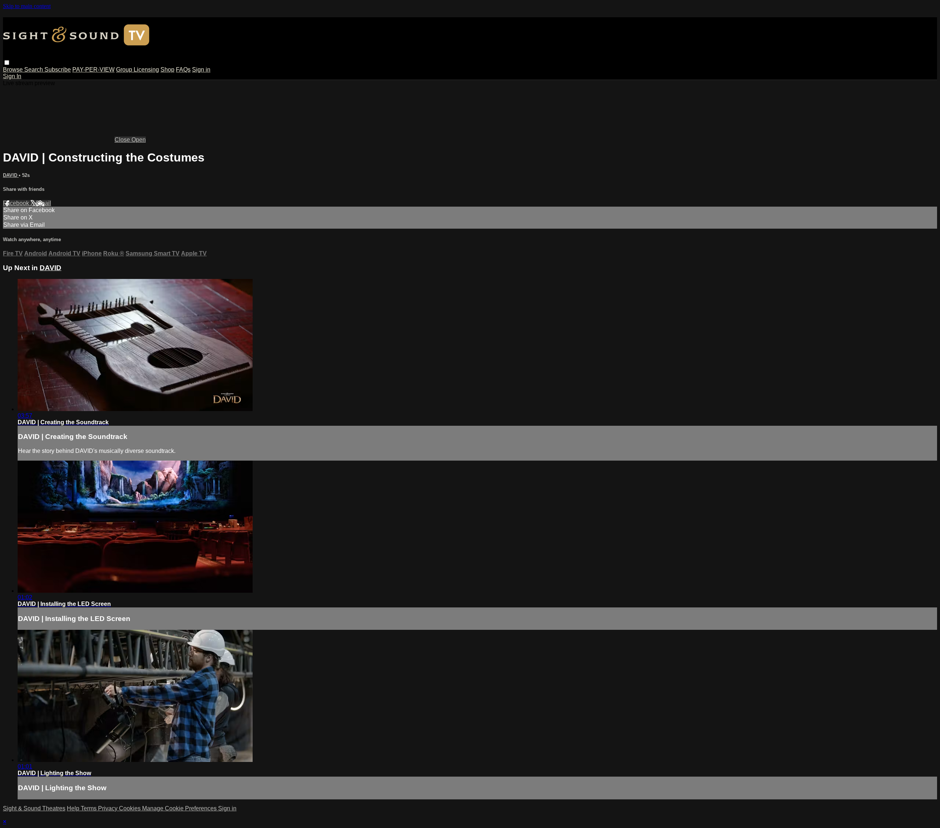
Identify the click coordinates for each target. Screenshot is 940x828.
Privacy (108, 808)
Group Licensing (137, 69)
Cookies (130, 808)
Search (34, 69)
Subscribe (57, 69)
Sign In (12, 76)
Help (74, 808)
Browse (13, 69)
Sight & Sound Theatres (34, 808)
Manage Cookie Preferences (180, 808)
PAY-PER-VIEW (93, 69)
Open (138, 140)
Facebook (16, 203)
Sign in (201, 69)
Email (43, 203)
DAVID (11, 175)
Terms (89, 808)
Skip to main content (27, 6)
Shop (167, 69)
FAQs (183, 69)
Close (123, 140)
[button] (6, 62)
